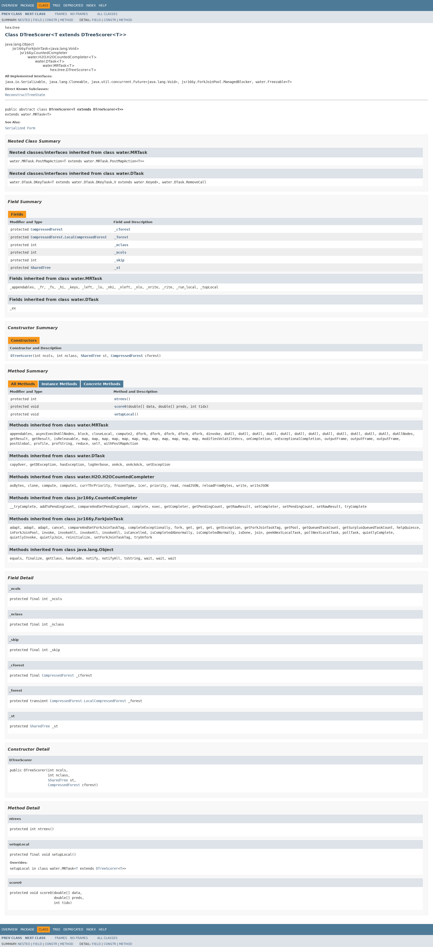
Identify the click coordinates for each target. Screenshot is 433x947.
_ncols (120, 252)
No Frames (79, 14)
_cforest (122, 229)
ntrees (120, 399)
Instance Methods (59, 384)
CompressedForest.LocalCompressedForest (69, 237)
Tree (56, 5)
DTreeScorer (22, 356)
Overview (10, 5)
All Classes (107, 14)
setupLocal (124, 414)
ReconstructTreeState (25, 95)
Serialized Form (20, 128)
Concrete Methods (102, 384)
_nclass (121, 245)
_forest (121, 237)
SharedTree (41, 268)
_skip (119, 260)
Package (27, 5)
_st (117, 268)
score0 (120, 406)
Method (66, 20)
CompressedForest (47, 229)
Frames (61, 14)
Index (91, 5)
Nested (24, 20)
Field (37, 20)
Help (102, 5)
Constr (51, 20)
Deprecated (73, 5)
